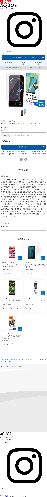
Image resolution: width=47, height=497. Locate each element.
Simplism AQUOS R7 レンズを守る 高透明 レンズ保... (35, 300)
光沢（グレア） (30, 273)
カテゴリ (5, 309)
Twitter (26, 159)
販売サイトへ (23, 147)
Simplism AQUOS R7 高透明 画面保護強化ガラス (12, 300)
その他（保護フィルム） (10, 273)
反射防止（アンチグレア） (22, 135)
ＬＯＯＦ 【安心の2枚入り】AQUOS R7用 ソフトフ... (35, 265)
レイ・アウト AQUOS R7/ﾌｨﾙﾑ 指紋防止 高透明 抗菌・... (11, 336)
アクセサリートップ (8, 63)
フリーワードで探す (38, 63)
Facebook (21, 159)
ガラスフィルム (15, 309)
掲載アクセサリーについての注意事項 (12, 366)
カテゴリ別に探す (23, 63)
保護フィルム (6, 135)
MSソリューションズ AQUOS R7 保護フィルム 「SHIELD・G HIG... (9, 265)
